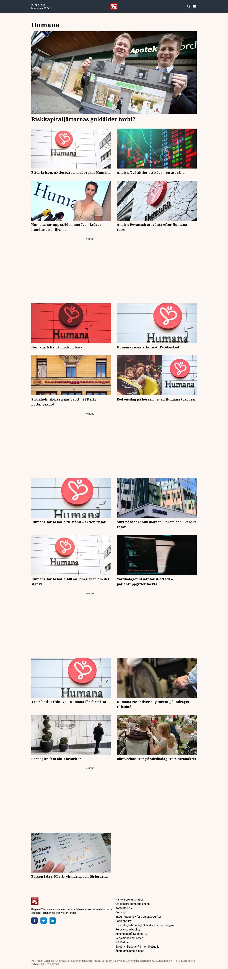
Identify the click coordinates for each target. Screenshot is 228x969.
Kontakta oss (123, 908)
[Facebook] (34, 920)
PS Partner (122, 942)
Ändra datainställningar (129, 951)
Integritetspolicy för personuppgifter (138, 916)
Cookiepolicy (123, 921)
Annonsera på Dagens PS (131, 933)
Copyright (121, 912)
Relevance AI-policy (127, 929)
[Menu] (194, 6)
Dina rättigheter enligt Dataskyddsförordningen (144, 925)
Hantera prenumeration (129, 899)
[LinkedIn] (53, 920)
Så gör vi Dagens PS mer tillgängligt (137, 946)
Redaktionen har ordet (129, 938)
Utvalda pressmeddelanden (132, 904)
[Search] (188, 6)
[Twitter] (43, 920)
